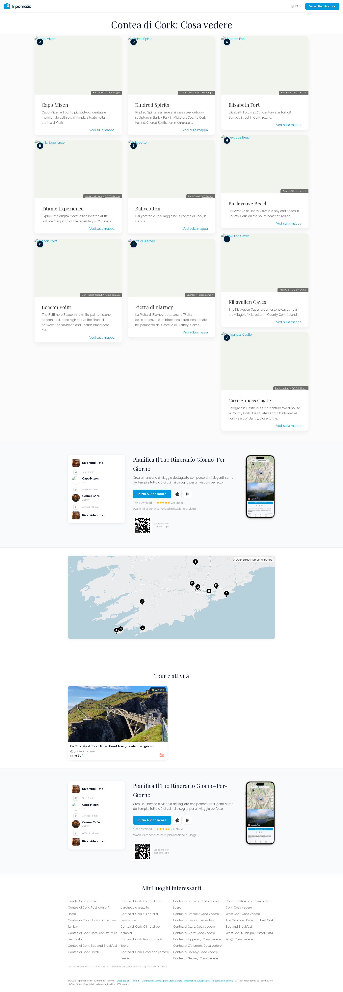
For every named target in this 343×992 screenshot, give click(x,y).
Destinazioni (123, 980)
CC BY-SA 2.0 (112, 196)
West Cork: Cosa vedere (243, 914)
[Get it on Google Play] (187, 494)
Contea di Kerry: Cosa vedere (193, 920)
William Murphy (93, 196)
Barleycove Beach (248, 203)
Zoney (286, 191)
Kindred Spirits (152, 105)
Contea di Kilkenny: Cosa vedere (249, 901)
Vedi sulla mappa (102, 130)
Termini (136, 980)
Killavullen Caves (247, 302)
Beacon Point (56, 307)
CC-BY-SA (301, 92)
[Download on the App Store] (177, 494)
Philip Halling (282, 388)
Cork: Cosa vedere (239, 907)
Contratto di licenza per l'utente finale (162, 980)
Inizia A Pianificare (152, 494)
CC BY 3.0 (207, 196)
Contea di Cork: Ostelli (83, 952)
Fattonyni (284, 289)
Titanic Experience (63, 208)
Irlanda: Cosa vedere (82, 901)
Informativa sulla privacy (197, 980)
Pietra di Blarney (154, 307)
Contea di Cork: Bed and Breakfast (92, 945)
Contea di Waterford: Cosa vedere (197, 945)
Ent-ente (98, 92)
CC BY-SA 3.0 (112, 92)
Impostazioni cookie (222, 980)
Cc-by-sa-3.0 (299, 191)
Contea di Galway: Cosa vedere (195, 952)
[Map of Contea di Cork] (171, 597)
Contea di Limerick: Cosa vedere (196, 914)
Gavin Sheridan (188, 92)
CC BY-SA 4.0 (205, 92)
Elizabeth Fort (244, 105)
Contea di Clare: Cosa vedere (194, 926)
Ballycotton (147, 208)
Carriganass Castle (249, 400)
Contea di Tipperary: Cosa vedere (197, 939)
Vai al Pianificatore (322, 6)
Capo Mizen (55, 105)
